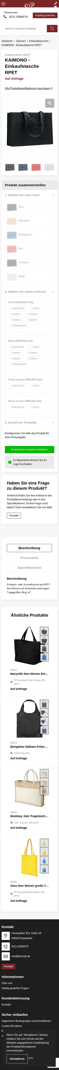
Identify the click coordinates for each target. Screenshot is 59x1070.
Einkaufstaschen (38, 41)
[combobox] (24, 28)
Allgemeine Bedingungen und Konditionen (26, 1021)
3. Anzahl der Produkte (21, 422)
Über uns (7, 983)
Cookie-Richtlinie (12, 1026)
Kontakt (6, 1004)
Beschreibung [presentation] (29, 548)
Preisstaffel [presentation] (29, 558)
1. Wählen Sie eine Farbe (22, 195)
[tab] (29, 548)
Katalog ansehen (45, 15)
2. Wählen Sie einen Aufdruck (25, 291)
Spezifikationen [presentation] (29, 567)
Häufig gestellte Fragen (15, 988)
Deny (30, 1058)
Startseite (7, 41)
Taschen (21, 41)
